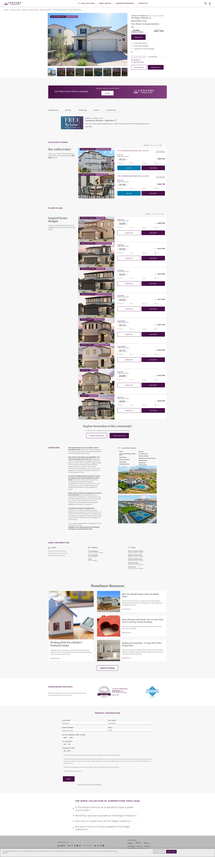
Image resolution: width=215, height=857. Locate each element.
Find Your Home (15, 10)
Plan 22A (120, 219)
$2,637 (122, 274)
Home (6, 10)
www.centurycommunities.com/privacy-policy (107, 755)
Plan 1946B (121, 346)
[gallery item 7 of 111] (107, 72)
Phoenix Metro (34, 10)
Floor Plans (68, 110)
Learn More (88, 126)
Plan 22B (120, 270)
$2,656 (122, 300)
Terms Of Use (147, 846)
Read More (54, 658)
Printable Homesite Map (97, 435)
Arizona (24, 10)
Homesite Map (82, 110)
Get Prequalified (139, 67)
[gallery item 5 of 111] (89, 72)
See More (107, 93)
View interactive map (119, 435)
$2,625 (122, 249)
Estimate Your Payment (137, 32)
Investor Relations (131, 846)
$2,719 (122, 325)
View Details (153, 168)
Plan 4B (120, 397)
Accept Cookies (171, 851)
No (69, 744)
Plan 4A (120, 371)
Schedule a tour (155, 67)
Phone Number (67, 727)
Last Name (112, 720)
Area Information (111, 110)
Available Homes (53, 110)
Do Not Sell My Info (141, 848)
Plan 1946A (121, 321)
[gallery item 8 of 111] (116, 72)
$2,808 (122, 376)
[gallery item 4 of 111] (79, 72)
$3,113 (122, 159)
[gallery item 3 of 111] (70, 72)
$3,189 (122, 185)
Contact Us (142, 3)
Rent (65, 737)
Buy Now (129, 168)
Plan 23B (120, 295)
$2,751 (122, 351)
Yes (65, 744)
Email (110, 727)
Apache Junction (46, 10)
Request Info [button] (138, 37)
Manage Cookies (159, 851)
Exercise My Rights (131, 848)
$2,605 (122, 224)
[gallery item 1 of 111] (52, 72)
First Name (66, 720)
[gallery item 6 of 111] (98, 72)
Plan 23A (120, 245)
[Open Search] (206, 3)
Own (71, 737)
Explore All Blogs (107, 668)
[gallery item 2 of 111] (61, 72)
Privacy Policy (140, 846)
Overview (96, 110)
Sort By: (146, 145)
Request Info (129, 232)
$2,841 (122, 401)
